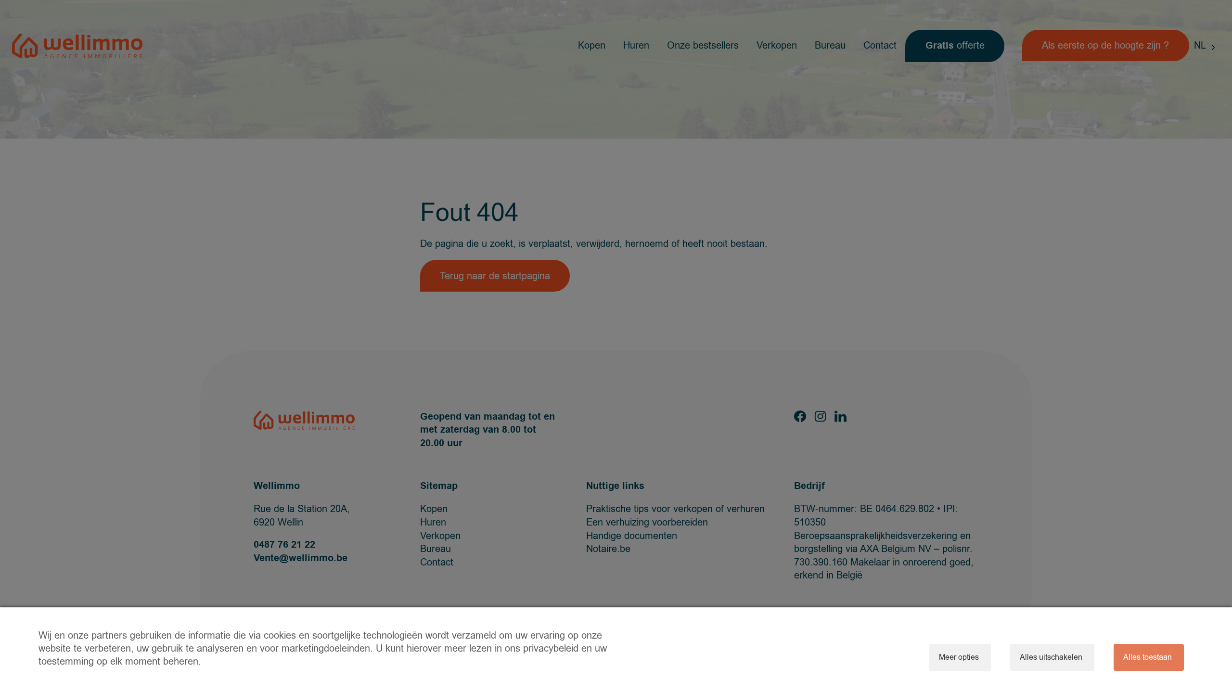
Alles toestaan (1147, 657)
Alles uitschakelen (1051, 657)
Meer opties (959, 657)
